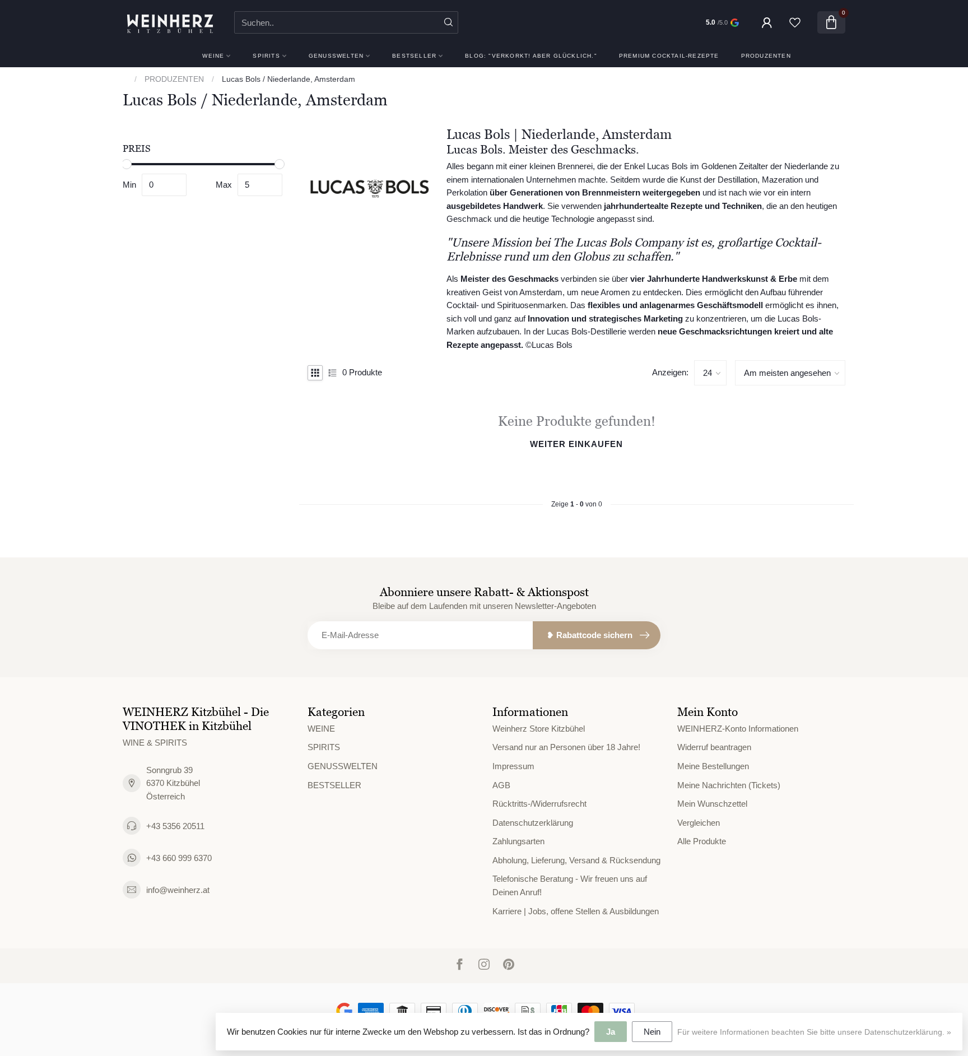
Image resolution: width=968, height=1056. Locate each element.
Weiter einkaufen (576, 444)
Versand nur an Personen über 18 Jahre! (566, 747)
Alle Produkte (701, 841)
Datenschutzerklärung (532, 822)
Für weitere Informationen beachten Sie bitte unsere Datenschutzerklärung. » (814, 1032)
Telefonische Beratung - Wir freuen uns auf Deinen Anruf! (569, 885)
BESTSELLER (414, 56)
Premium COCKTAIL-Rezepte (669, 56)
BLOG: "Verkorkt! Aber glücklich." (531, 56)
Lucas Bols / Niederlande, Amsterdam (288, 79)
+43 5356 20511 (175, 826)
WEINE (213, 56)
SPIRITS (266, 56)
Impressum (513, 766)
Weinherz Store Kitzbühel (538, 728)
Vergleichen (698, 822)
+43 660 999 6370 (179, 858)
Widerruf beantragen (714, 747)
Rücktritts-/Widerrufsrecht (539, 803)
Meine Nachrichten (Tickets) (728, 785)
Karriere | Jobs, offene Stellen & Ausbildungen (575, 911)
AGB (501, 785)
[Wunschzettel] (795, 22)
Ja (610, 1031)
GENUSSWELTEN (336, 56)
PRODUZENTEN (766, 56)
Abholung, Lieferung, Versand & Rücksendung (576, 860)
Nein (652, 1031)
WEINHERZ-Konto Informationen (737, 728)
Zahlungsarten (518, 841)
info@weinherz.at (178, 890)
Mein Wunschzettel (712, 803)
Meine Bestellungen (713, 766)
